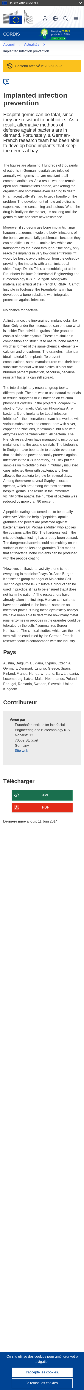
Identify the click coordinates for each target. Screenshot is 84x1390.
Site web (21, 751)
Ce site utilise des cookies (26, 1356)
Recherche (65, 18)
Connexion (45, 18)
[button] (55, 18)
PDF (45, 807)
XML (45, 795)
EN (6, 81)
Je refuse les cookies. (42, 1383)
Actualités (31, 44)
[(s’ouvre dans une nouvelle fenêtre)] (18, 16)
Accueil (9, 44)
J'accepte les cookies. (42, 1372)
